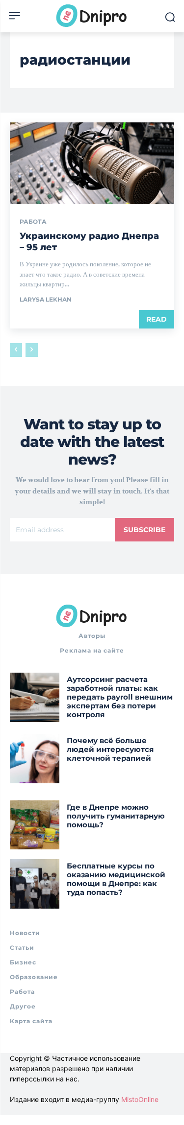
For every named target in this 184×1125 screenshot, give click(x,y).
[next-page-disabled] (32, 350)
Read (156, 319)
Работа (33, 222)
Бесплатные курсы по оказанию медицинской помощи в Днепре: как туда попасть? (116, 879)
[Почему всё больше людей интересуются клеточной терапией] (34, 758)
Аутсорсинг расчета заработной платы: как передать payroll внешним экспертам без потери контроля (120, 697)
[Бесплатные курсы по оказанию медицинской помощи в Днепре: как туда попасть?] (34, 884)
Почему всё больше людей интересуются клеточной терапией (110, 749)
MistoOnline (139, 1099)
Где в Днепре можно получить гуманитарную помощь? (116, 815)
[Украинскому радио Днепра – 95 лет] (92, 163)
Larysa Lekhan (46, 299)
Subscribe (144, 529)
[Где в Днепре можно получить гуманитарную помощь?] (34, 825)
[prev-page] (16, 350)
